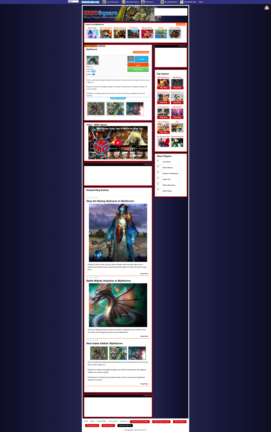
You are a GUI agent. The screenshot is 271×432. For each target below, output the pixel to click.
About (92, 421)
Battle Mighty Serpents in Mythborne (108, 280)
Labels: (88, 71)
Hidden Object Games (161, 422)
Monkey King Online (119, 28)
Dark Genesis (177, 107)
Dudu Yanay (167, 191)
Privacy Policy (101, 421)
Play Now (163, 88)
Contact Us (123, 421)
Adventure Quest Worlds (106, 28)
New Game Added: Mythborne (104, 343)
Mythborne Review (118, 98)
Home (88, 46)
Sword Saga (92, 28)
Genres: (88, 66)
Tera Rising (133, 28)
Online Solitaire (180, 422)
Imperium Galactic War (177, 136)
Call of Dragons (163, 122)
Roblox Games (108, 425)
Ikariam (161, 28)
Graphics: (89, 69)
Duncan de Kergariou (170, 173)
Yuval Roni (167, 162)
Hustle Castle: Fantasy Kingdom (177, 92)
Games (94, 46)
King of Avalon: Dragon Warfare (163, 92)
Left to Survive (163, 107)
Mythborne (91, 49)
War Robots (177, 77)
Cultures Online (174, 28)
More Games (180, 24)
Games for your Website (140, 422)
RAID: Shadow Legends (163, 77)
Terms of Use (113, 421)
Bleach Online (147, 28)
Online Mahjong (92, 425)
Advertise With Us (125, 425)
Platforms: (89, 74)
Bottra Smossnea (169, 185)
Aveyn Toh (167, 179)
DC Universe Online (163, 136)
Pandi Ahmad (167, 167)
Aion (177, 122)
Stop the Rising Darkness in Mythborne (110, 201)
